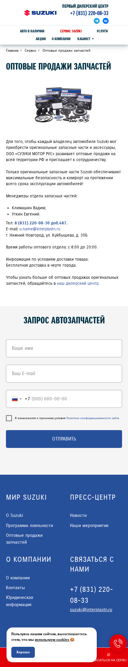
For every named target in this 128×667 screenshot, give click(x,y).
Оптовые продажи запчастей (66, 50)
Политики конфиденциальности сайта (92, 418)
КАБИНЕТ (83, 39)
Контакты (15, 587)
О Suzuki (14, 515)
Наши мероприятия (89, 525)
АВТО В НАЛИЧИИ (32, 31)
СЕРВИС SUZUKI (71, 31)
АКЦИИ (41, 39)
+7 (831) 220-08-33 (89, 13)
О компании (18, 578)
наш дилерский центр (78, 283)
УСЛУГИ (102, 31)
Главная (12, 50)
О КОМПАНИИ (61, 39)
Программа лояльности (29, 525)
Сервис (30, 50)
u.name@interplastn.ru (39, 229)
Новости (78, 515)
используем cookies (52, 639)
